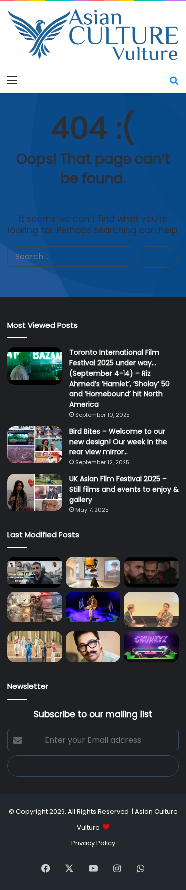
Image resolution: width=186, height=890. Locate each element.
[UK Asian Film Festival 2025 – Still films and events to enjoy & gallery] (34, 492)
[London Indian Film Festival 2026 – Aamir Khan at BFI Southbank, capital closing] (93, 646)
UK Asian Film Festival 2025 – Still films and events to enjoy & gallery (124, 489)
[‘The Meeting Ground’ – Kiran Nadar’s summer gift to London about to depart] (93, 572)
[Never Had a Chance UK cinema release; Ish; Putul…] (151, 572)
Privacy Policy (93, 843)
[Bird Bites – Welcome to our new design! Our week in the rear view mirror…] (34, 444)
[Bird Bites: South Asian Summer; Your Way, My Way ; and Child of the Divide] (151, 646)
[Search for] (174, 80)
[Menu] (12, 80)
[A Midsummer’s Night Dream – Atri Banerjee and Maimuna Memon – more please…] (34, 646)
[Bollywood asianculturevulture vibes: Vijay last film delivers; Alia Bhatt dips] (34, 607)
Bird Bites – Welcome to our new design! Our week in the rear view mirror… (118, 441)
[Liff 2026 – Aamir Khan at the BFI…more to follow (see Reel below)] (151, 609)
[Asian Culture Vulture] (93, 35)
